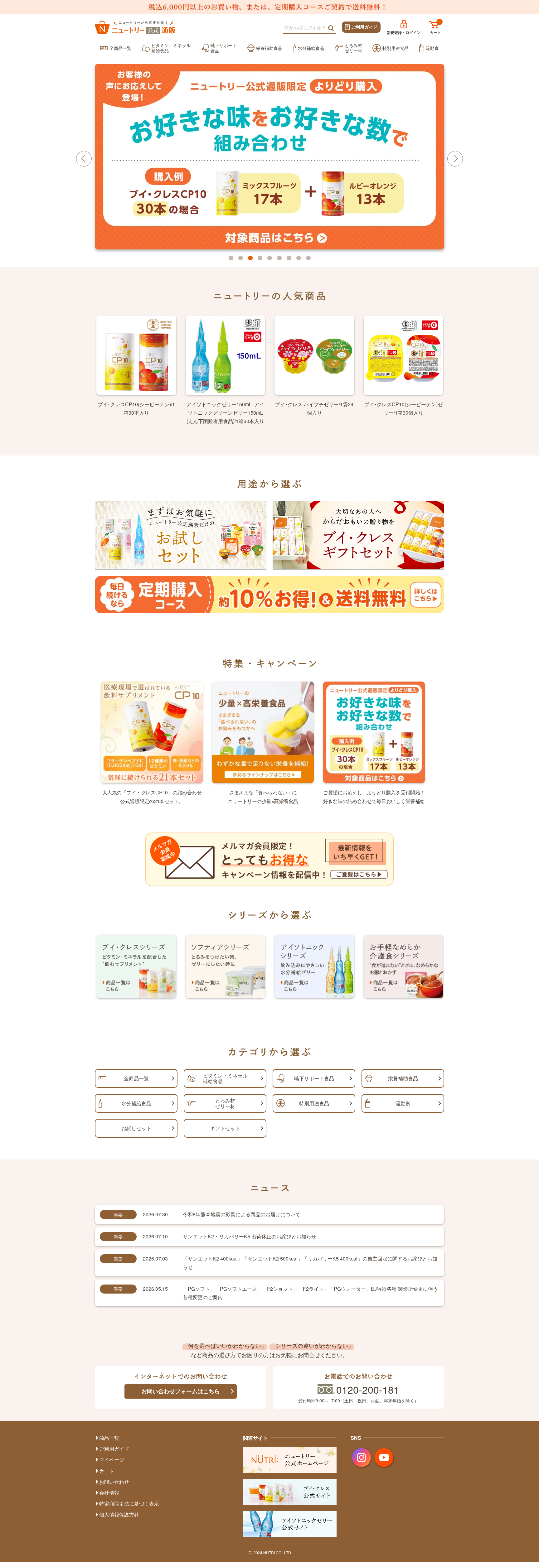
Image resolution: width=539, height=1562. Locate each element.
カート (435, 32)
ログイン (403, 32)
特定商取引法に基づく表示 (129, 1503)
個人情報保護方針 (119, 1514)
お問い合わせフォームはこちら (180, 1391)
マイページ (111, 1459)
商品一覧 (109, 1437)
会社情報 (109, 1492)
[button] (455, 158)
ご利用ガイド (364, 27)
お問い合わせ (114, 1481)
